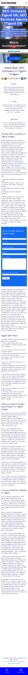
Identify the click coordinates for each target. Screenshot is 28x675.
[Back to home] (8, 3)
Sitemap (17, 663)
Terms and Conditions (10, 661)
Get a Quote (14, 58)
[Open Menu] (26, 3)
